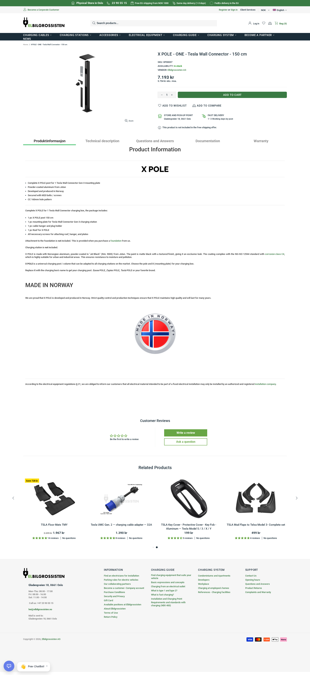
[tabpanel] (188, 511)
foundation (116, 240)
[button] (9, 666)
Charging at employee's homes (213, 588)
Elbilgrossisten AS (43, 23)
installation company (265, 384)
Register (223, 9)
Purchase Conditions (114, 592)
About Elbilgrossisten (115, 608)
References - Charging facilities (214, 592)
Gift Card (108, 600)
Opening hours (252, 579)
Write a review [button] (186, 432)
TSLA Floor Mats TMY (54, 524)
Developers (204, 579)
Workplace (203, 584)
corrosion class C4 (274, 254)
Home (25, 44)
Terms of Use (111, 612)
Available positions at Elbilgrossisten (122, 604)
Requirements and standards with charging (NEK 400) (168, 604)
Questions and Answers (257, 584)
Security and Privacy (114, 596)
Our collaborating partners (117, 584)
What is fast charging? (162, 594)
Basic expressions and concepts (167, 582)
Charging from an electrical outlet (168, 586)
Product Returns (253, 588)
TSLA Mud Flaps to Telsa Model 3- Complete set (256, 524)
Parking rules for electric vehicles (121, 579)
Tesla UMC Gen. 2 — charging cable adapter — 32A (121, 524)
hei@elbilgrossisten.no (40, 609)
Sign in (234, 9)
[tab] (49, 141)
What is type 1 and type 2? (164, 590)
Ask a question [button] (185, 441)
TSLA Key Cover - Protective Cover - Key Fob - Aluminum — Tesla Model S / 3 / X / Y (188, 526)
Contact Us (251, 575)
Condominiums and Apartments (214, 575)
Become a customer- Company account (124, 588)
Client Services (247, 9)
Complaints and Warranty (258, 592)
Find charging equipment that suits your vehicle (171, 577)
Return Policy (110, 617)
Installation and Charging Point (166, 598)
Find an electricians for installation (121, 575)
